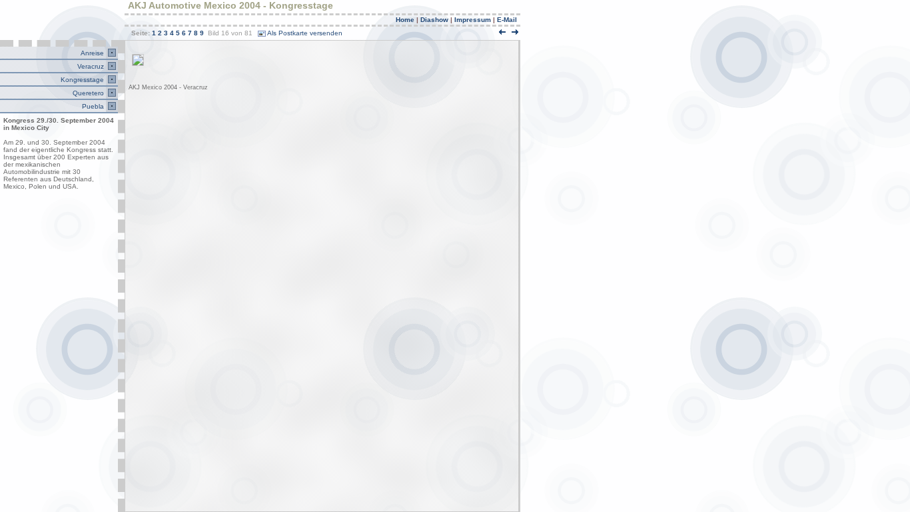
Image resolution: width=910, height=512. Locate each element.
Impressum (472, 19)
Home (405, 19)
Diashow (434, 19)
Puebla (92, 106)
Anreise (91, 53)
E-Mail (507, 19)
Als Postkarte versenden (304, 33)
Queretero (87, 93)
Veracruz (89, 66)
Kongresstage (81, 79)
